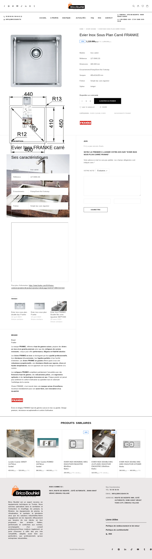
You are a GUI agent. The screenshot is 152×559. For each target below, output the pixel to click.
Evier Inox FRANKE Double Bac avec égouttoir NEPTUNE (58, 314)
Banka (66, 469)
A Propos (54, 18)
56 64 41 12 (18, 16)
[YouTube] (17, 6)
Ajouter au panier (107, 101)
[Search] (133, 6)
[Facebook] (4, 6)
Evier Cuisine (91, 29)
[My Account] (138, 6)
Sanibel (11, 466)
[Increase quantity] (91, 101)
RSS (99, 18)
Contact (109, 18)
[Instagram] (9, 6)
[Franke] (85, 123)
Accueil (42, 18)
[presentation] (23, 125)
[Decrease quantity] (81, 101)
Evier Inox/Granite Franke (116, 113)
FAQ (92, 18)
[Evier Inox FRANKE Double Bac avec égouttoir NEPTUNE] (59, 306)
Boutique (66, 18)
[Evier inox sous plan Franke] (39, 306)
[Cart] (147, 6)
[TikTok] (22, 6)
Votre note (89, 171)
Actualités (81, 18)
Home (81, 29)
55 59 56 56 (10, 16)
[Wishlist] (143, 6)
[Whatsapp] (13, 6)
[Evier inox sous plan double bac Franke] (19, 306)
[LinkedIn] (26, 6)
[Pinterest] (30, 6)
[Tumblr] (34, 6)
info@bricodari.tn (13, 19)
